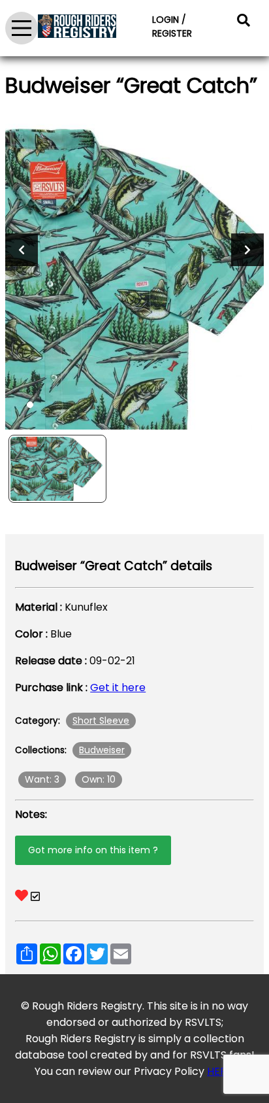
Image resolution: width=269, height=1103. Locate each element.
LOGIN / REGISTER (172, 26)
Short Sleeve (100, 720)
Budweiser (102, 749)
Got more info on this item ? (93, 850)
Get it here (118, 687)
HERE (219, 1071)
